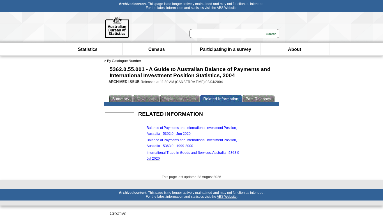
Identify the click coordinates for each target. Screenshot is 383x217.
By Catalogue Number (124, 61)
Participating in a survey (225, 49)
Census (156, 49)
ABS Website (227, 8)
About (294, 49)
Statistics (88, 49)
